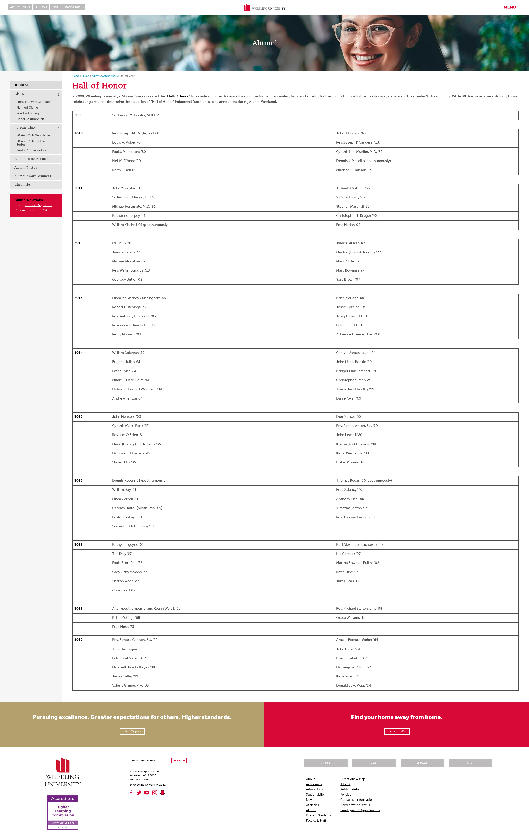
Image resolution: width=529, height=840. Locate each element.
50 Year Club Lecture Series (31, 143)
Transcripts (73, 7)
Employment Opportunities (360, 810)
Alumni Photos (25, 167)
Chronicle (22, 185)
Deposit (41, 7)
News (310, 800)
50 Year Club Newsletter (33, 135)
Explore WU (396, 731)
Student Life (315, 794)
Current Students (318, 815)
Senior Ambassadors (31, 150)
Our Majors (132, 731)
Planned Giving (27, 107)
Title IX (345, 784)
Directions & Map (352, 779)
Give (55, 7)
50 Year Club (24, 127)
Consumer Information (357, 800)
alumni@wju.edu (38, 205)
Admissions (314, 789)
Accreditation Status (355, 805)
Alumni (311, 810)
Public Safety (349, 789)
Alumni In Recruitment (32, 159)
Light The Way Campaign (34, 102)
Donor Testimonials (30, 119)
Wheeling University (265, 7)
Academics (314, 784)
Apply (14, 7)
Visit (27, 7)
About (310, 779)
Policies (345, 794)
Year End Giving (27, 113)
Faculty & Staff (316, 820)
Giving (19, 94)
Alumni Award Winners (32, 176)
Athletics (312, 805)
